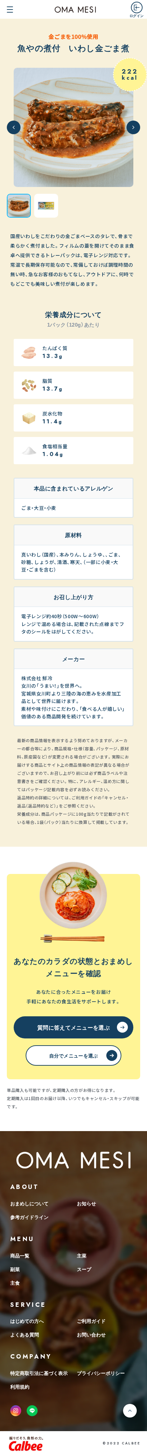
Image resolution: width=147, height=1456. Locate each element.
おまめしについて (29, 1203)
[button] (19, 206)
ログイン (137, 15)
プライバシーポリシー (101, 1372)
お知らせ (86, 1203)
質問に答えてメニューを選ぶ (73, 1027)
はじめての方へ (27, 1320)
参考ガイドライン (29, 1217)
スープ (84, 1269)
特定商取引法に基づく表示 (39, 1372)
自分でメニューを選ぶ (73, 1055)
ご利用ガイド (91, 1320)
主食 (15, 1282)
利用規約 (19, 1386)
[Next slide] (133, 127)
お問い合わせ (91, 1334)
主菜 (81, 1255)
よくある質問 (24, 1334)
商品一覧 (19, 1255)
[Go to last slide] (14, 127)
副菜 (15, 1269)
